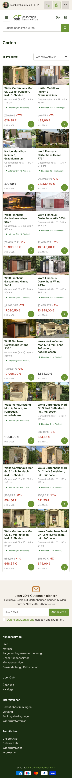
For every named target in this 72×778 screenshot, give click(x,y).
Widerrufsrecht (12, 748)
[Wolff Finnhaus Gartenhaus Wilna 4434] (52, 265)
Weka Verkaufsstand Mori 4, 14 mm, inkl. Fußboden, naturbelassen (17, 410)
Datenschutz (10, 743)
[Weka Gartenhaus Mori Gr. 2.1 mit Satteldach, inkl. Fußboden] (52, 455)
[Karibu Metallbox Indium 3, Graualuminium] (52, 75)
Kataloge (8, 689)
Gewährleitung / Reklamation (20, 667)
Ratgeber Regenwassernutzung (22, 653)
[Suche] (65, 27)
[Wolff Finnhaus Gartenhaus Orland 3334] (19, 328)
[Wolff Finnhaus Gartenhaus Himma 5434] (19, 265)
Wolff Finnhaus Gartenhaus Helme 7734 (49, 155)
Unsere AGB (10, 738)
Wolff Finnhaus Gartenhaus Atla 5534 (52, 216)
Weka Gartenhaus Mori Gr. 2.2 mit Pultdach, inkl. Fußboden (18, 91)
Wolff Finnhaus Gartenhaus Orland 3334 (16, 345)
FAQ (5, 644)
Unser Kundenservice (16, 658)
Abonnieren (58, 612)
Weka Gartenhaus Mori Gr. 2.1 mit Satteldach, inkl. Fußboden (52, 471)
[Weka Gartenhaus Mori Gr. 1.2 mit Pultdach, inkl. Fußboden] (19, 518)
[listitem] (48, 5)
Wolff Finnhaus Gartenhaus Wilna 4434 (49, 281)
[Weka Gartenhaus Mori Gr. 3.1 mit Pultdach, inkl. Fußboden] (19, 455)
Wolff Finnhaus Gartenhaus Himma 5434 (16, 281)
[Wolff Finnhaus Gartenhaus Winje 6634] (19, 201)
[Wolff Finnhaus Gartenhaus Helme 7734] (52, 138)
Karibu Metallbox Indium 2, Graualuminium (15, 155)
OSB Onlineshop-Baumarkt (40, 767)
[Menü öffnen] (6, 17)
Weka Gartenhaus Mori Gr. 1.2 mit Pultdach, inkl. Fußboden (18, 535)
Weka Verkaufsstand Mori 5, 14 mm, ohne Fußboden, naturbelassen (51, 347)
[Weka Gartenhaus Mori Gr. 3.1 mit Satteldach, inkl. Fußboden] (52, 391)
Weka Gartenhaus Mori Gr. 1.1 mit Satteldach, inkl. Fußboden (52, 535)
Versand (8, 711)
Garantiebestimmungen (17, 707)
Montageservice (13, 662)
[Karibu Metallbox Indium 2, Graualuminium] (19, 138)
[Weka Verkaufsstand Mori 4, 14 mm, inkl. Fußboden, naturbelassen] (19, 391)
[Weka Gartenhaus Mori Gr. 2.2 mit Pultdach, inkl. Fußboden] (19, 75)
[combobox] (36, 28)
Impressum (9, 752)
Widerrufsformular (14, 721)
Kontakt (7, 648)
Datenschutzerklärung (20, 619)
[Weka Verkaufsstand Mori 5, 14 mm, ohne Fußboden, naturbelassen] (52, 328)
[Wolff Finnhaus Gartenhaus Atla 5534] (52, 201)
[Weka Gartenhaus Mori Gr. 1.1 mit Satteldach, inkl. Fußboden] (52, 518)
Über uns (8, 684)
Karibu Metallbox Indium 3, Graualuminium (48, 91)
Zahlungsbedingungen (16, 716)
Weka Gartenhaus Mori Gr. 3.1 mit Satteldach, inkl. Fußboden (52, 408)
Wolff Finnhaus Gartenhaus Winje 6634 (15, 218)
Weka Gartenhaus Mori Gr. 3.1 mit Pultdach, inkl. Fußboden (18, 471)
